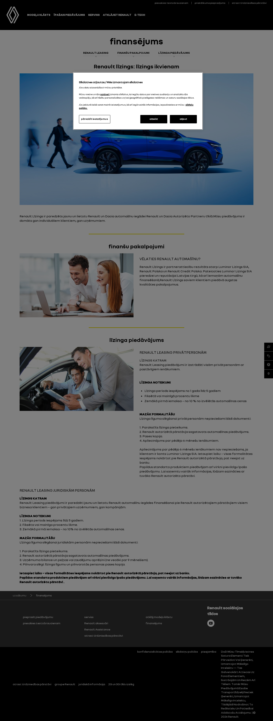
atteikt (154, 119)
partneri (105, 94)
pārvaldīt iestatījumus (94, 119)
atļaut (183, 119)
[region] (138, 101)
